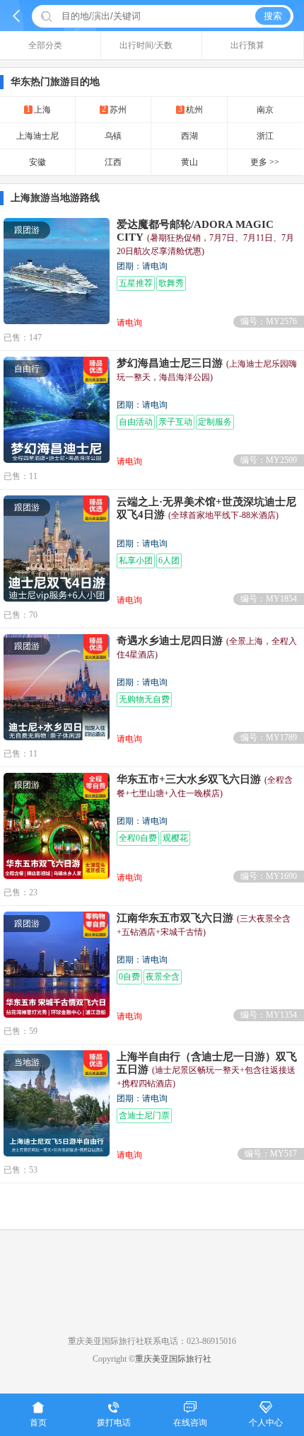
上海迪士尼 (37, 136)
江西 (113, 162)
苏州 (114, 109)
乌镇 (113, 136)
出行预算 (247, 45)
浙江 (265, 136)
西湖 (189, 136)
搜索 (273, 16)
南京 (265, 110)
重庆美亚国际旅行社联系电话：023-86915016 (152, 1341)
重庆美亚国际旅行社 (173, 1359)
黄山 (189, 162)
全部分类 (45, 45)
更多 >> (264, 162)
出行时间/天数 (146, 45)
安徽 (37, 162)
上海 (38, 109)
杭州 (190, 109)
